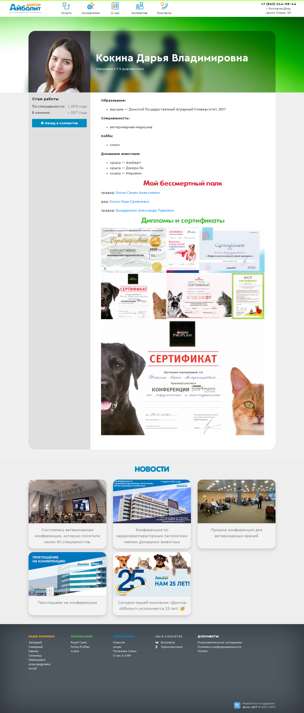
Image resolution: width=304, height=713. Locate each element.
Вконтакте (168, 642)
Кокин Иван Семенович (129, 201)
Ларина (33, 651)
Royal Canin (79, 642)
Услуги (66, 13)
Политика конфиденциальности (219, 646)
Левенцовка (36, 659)
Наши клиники (41, 636)
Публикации (124, 636)
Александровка (39, 664)
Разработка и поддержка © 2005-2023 (259, 705)
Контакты (164, 13)
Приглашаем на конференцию (67, 603)
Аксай (32, 668)
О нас (115, 13)
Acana (75, 651)
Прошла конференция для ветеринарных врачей (236, 533)
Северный (35, 646)
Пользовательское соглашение (220, 642)
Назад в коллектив (61, 123)
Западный (35, 642)
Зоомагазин (91, 13)
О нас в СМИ (122, 655)
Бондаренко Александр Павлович (145, 210)
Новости (119, 642)
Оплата (202, 651)
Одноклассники (172, 646)
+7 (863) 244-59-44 (278, 4)
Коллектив (140, 13)
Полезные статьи (124, 651)
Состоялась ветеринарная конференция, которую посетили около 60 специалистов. (67, 536)
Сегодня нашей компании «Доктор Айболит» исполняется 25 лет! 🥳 (152, 606)
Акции (117, 646)
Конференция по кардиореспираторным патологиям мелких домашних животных (152, 536)
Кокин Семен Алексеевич (138, 192)
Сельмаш (35, 655)
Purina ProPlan (80, 646)
